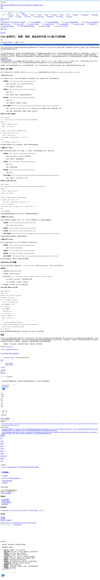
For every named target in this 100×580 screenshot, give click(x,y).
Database (19, 16)
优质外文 (22, 5)
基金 (15, 353)
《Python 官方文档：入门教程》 (17, 22)
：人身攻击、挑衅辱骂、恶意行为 (15, 555)
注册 (2, 8)
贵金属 (2, 454)
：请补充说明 (10, 567)
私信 (5, 415)
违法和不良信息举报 (31, 522)
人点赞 (3, 367)
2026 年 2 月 (46, 423)
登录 (2, 6)
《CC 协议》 (11, 357)
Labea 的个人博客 (6, 42)
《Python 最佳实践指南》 (52, 22)
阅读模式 (7, 418)
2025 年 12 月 (62, 423)
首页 (23, 13)
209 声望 (10, 363)
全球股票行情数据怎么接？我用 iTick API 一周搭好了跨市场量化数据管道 (18, 429)
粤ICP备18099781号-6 (5, 522)
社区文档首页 (4, 22)
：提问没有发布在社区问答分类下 (15, 559)
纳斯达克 (3, 459)
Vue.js (40, 15)
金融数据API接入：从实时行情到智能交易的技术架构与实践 (38, 433)
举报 (3, 575)
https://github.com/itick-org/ (11, 349)
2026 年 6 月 (13, 423)
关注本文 (6, 387)
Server (11, 16)
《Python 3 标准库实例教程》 (71, 22)
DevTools (28, 16)
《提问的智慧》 (5, 504)
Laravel (11, 15)
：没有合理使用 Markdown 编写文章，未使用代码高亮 (20, 561)
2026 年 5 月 (21, 423)
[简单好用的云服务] (23, 467)
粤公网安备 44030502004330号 (19, 522)
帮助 (8, 385)
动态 (4, 5)
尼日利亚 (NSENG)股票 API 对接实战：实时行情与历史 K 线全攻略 (73, 432)
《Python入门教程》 (33, 24)
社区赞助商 (5, 472)
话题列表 (12, 5)
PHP (33, 15)
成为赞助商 (36, 467)
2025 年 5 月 (15, 425)
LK (69, 15)
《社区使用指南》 (5, 499)
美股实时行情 (4, 457)
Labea (6, 363)
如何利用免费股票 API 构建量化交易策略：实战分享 (13, 432)
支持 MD (4, 385)
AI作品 (8, 5)
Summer (3, 524)
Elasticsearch (85, 15)
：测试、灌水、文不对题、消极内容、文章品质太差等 (21, 551)
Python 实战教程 (34, 5)
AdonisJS (69, 16)
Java (47, 15)
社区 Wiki (17, 5)
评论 (4, 388)
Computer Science (39, 16)
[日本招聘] (31, 467)
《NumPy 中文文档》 (79, 24)
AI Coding (60, 16)
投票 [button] (4, 373)
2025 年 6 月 (7, 425)
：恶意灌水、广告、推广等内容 (14, 550)
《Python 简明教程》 (36, 22)
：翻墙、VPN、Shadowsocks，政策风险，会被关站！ (20, 556)
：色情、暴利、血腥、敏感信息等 (15, 553)
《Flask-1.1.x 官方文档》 (61, 26)
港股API (2, 444)
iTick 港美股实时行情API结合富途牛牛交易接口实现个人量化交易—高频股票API (42, 432)
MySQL (55, 15)
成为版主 (3, 517)
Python (26, 15)
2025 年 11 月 (71, 423)
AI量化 (2, 442)
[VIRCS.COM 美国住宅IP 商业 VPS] (10, 467)
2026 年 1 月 (54, 423)
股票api (7, 353)
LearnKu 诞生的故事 (6, 493)
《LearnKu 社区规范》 (6, 502)
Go (19, 15)
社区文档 (40, 5)
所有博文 (3, 418)
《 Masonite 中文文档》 (8, 26)
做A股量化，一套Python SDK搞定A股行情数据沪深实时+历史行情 (80, 429)
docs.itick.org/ (9, 346)
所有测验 (3, 518)
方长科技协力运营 (17, 524)
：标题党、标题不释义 (12, 564)
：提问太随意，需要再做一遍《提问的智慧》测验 (19, 558)
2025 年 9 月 (88, 423)
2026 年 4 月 (29, 423)
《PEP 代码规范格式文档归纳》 (27, 26)
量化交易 (3, 437)
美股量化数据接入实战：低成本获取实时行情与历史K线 (44, 430)
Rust (62, 15)
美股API (11, 353)
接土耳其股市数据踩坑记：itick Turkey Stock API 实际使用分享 (50, 429)
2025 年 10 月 (80, 423)
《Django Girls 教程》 (45, 26)
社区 (2, 5)
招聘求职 (27, 5)
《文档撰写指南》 (5, 501)
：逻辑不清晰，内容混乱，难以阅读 (17, 563)
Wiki (8, 18)
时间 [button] (2, 373)
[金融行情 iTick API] (6, 59)
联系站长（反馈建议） (6, 520)
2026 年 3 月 (38, 423)
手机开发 (51, 16)
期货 (17, 353)
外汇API (3, 353)
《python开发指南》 (63, 24)
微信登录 (3, 33)
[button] (15, 420)
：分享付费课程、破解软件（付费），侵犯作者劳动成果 (21, 566)
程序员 (76, 15)
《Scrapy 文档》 (20, 24)
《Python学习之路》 (48, 24)
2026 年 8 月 (5, 423)
